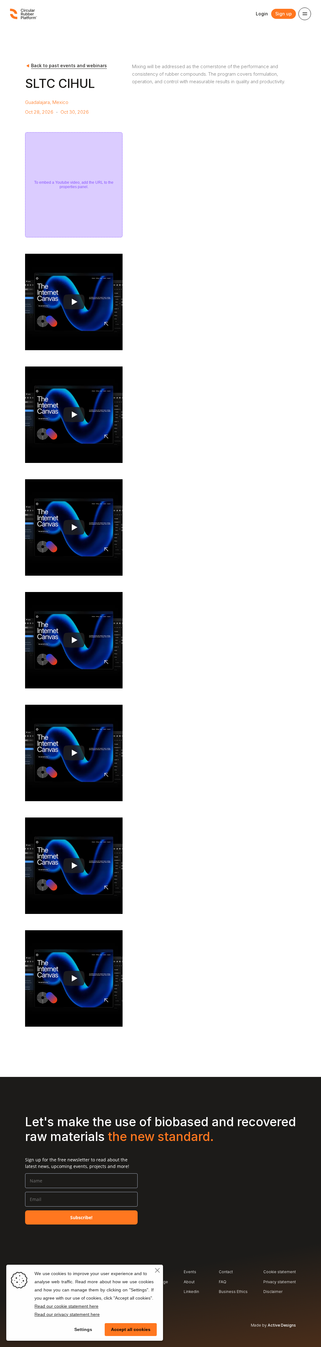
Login (262, 13)
